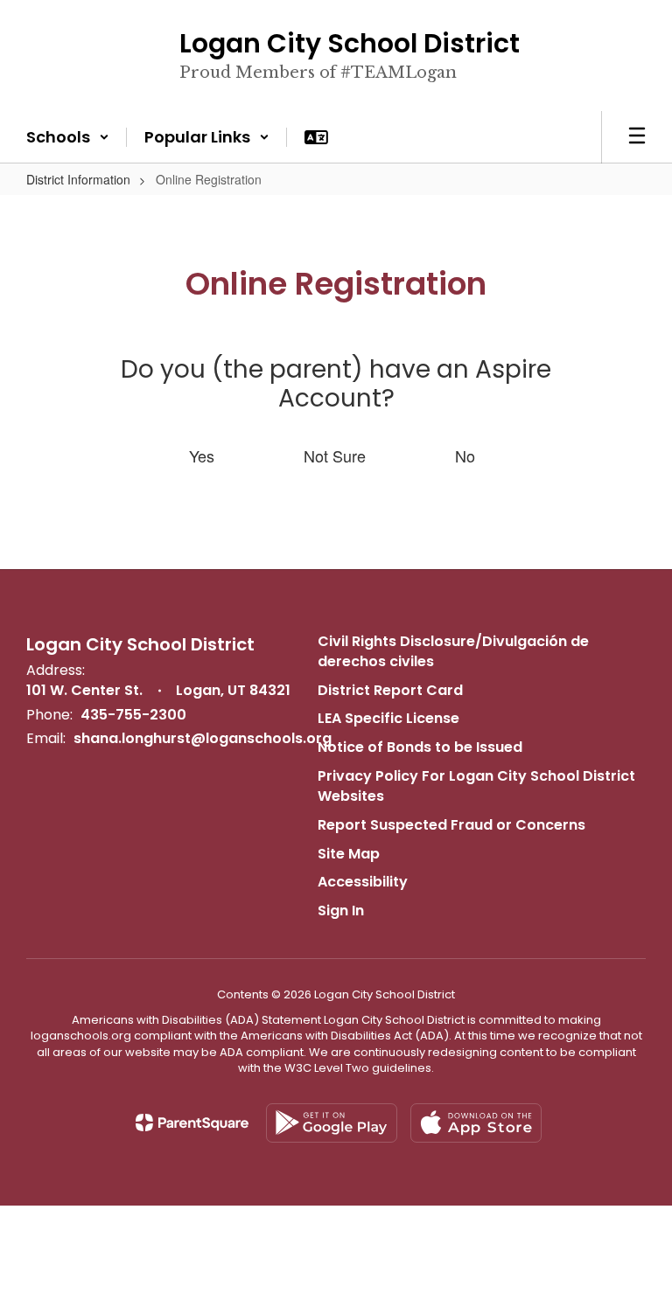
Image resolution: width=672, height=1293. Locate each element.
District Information (78, 179)
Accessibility (363, 882)
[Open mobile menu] (637, 137)
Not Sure (335, 455)
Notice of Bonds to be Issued (420, 747)
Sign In (341, 910)
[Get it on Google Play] (331, 1123)
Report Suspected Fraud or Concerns (451, 825)
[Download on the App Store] (476, 1123)
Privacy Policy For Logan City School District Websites (476, 786)
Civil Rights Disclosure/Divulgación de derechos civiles (453, 651)
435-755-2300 (133, 715)
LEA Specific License (388, 718)
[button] (68, 137)
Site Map (349, 854)
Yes (201, 455)
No (465, 455)
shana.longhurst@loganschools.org (203, 738)
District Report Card (390, 690)
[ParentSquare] (192, 1122)
